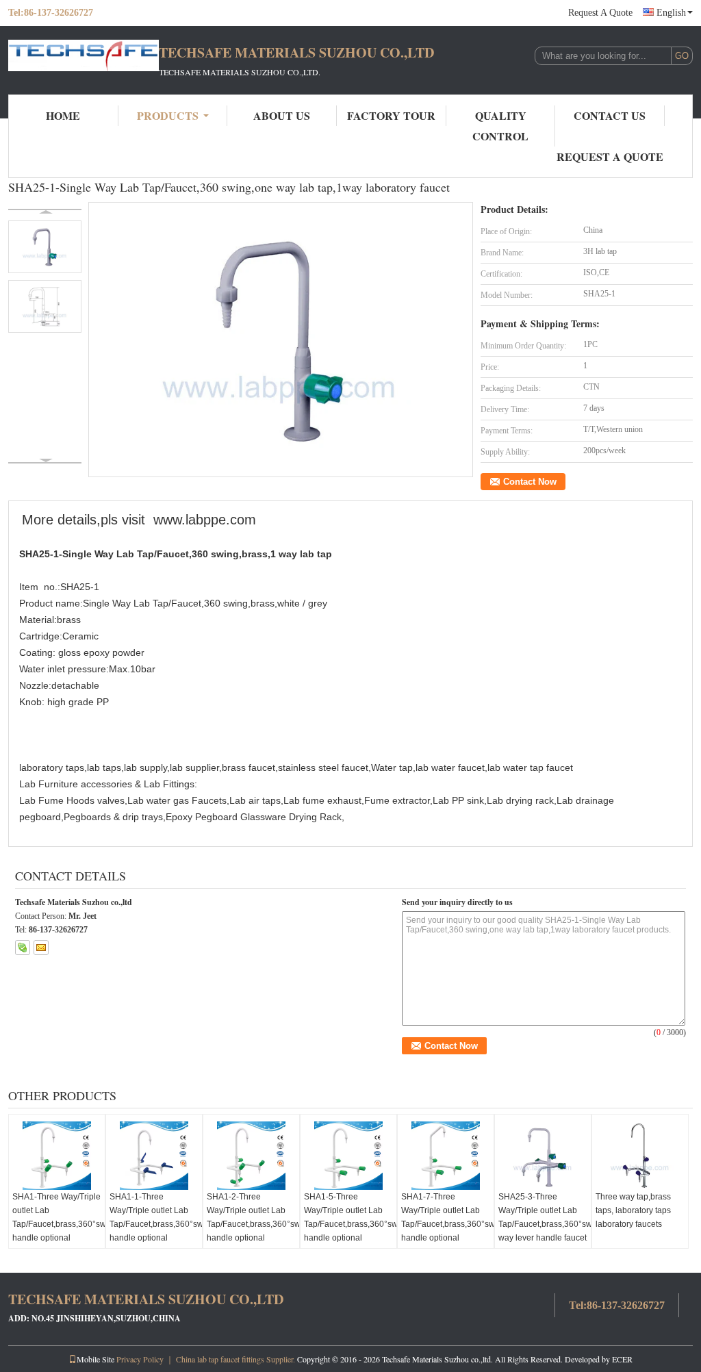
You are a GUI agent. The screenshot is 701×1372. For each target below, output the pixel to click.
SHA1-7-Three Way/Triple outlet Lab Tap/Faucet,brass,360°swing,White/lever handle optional (447, 1217)
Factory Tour (391, 115)
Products (168, 115)
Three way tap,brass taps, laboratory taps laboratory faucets (633, 1210)
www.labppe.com (204, 519)
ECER (622, 1359)
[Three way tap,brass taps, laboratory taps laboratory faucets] (640, 1155)
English (671, 13)
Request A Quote (600, 13)
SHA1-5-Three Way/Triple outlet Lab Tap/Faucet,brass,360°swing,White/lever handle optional (350, 1217)
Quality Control (500, 125)
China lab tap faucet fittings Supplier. (236, 1359)
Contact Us (610, 115)
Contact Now (530, 482)
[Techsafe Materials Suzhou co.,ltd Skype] (22, 947)
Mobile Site (95, 1359)
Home (63, 115)
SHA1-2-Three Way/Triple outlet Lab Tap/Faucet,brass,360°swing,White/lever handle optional (253, 1217)
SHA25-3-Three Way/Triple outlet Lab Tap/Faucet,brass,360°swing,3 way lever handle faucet (544, 1217)
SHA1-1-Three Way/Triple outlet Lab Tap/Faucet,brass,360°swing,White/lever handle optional (156, 1217)
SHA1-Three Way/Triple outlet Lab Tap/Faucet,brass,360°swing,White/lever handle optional (58, 1217)
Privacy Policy (140, 1359)
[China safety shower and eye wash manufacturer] (83, 60)
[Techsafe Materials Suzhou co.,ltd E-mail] (41, 947)
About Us (281, 115)
